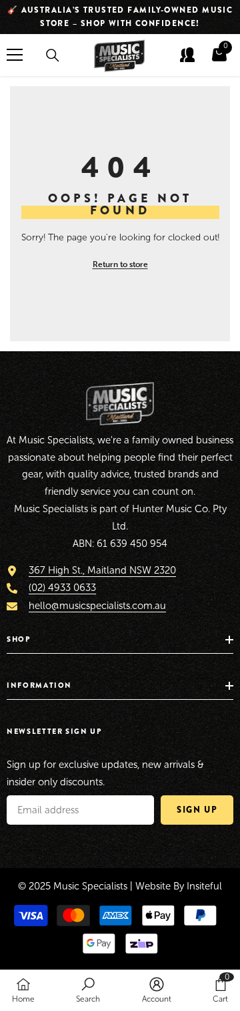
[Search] (53, 55)
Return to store (120, 264)
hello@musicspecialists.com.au (97, 605)
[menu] (15, 55)
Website (153, 886)
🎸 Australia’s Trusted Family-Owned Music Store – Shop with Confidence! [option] (120, 16)
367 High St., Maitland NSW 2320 (102, 570)
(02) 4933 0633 (62, 587)
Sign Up (197, 809)
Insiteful (204, 886)
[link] (88, 990)
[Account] (187, 54)
